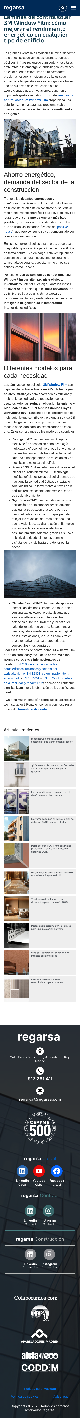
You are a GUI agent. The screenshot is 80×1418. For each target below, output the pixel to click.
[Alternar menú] (74, 7)
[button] (63, 8)
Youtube (39, 1181)
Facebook (56, 1181)
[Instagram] (48, 1211)
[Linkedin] (22, 1171)
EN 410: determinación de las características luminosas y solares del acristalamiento (30, 669)
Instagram (48, 1220)
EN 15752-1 (31, 678)
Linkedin (22, 1181)
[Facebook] (57, 1171)
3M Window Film (55, 384)
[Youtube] (39, 1171)
